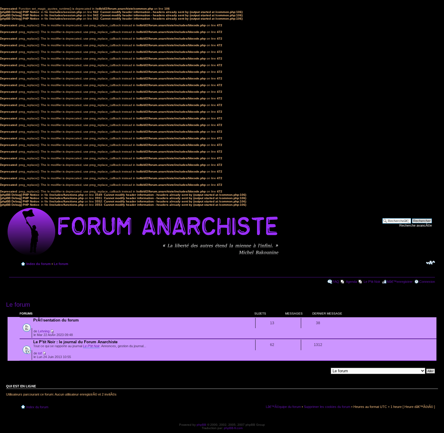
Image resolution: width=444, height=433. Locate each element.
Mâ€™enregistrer (400, 281)
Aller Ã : (322, 371)
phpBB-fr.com (233, 428)
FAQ (336, 281)
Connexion (427, 281)
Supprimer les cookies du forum (327, 407)
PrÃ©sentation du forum (56, 320)
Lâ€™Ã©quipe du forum (283, 407)
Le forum (61, 264)
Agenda (351, 281)
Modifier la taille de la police (430, 262)
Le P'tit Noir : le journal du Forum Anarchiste (75, 342)
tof (40, 353)
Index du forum (38, 264)
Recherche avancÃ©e (415, 225)
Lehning (44, 331)
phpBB (201, 424)
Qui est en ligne (21, 386)
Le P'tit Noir (372, 281)
